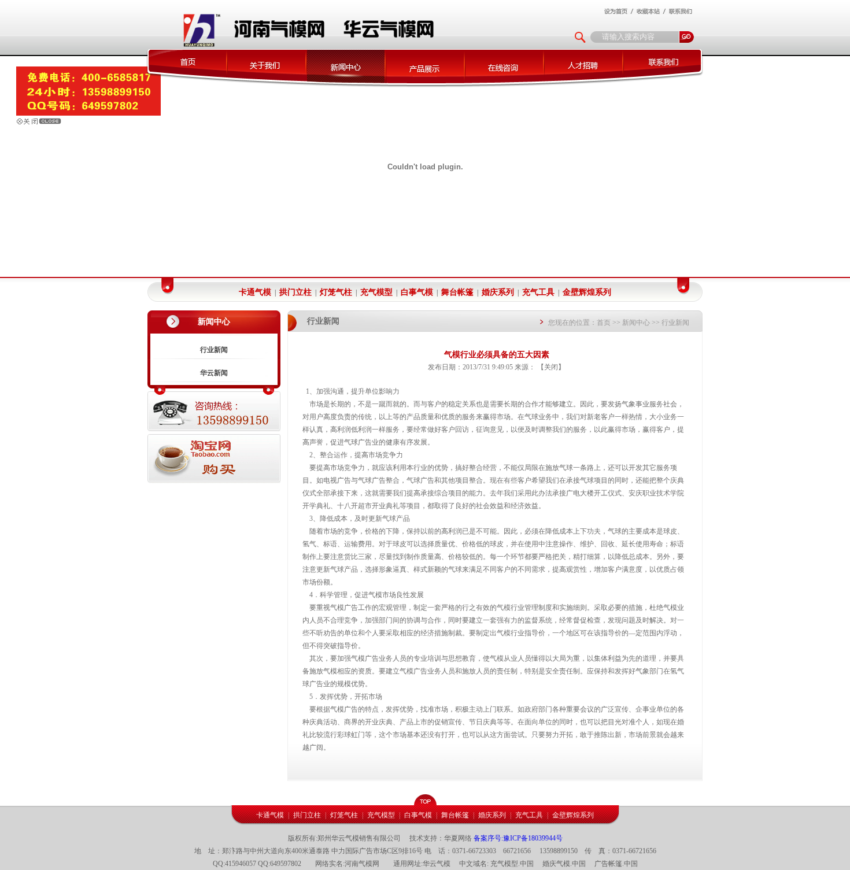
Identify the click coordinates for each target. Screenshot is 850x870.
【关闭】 (551, 367)
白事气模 (417, 292)
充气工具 (538, 292)
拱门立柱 (295, 292)
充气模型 (376, 292)
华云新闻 (214, 373)
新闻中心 (636, 323)
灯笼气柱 (336, 292)
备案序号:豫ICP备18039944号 (518, 838)
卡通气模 (255, 292)
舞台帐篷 (457, 292)
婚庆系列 (498, 292)
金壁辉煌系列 (587, 292)
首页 (604, 323)
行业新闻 (214, 350)
